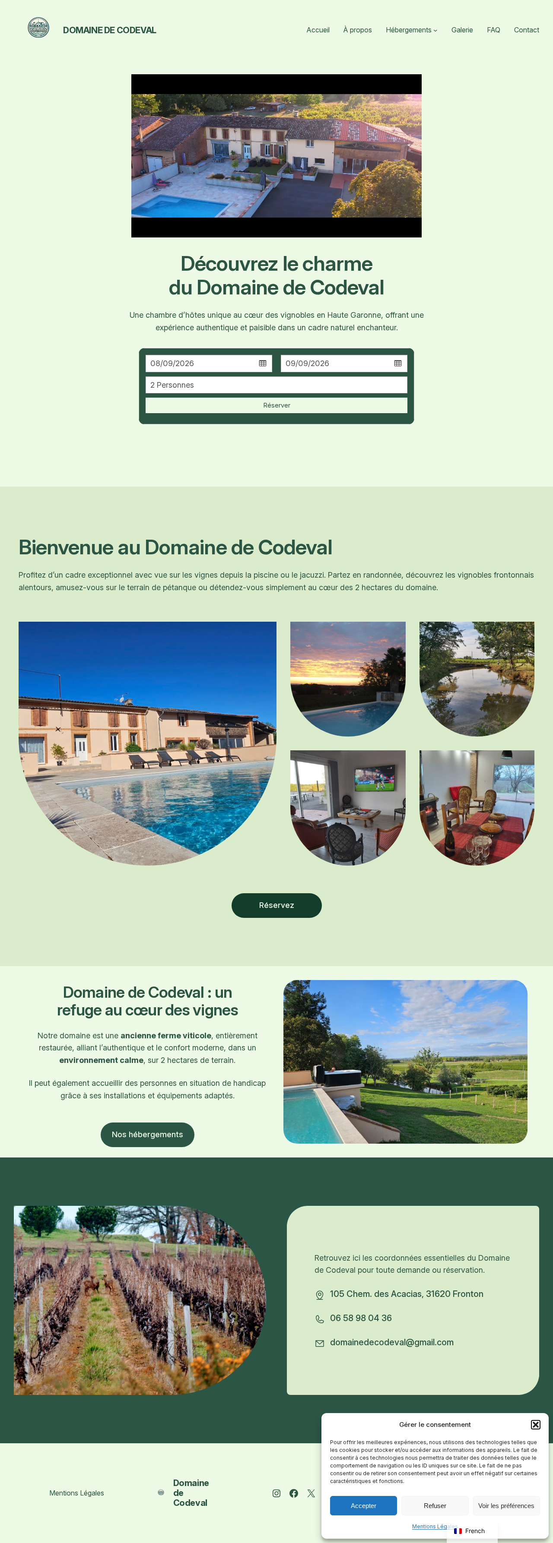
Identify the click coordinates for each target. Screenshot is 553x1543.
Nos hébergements (147, 1134)
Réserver (276, 405)
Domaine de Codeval (109, 30)
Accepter (363, 1505)
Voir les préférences (506, 1505)
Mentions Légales (435, 1526)
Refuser (435, 1505)
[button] (535, 1424)
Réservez (276, 905)
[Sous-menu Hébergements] (435, 30)
